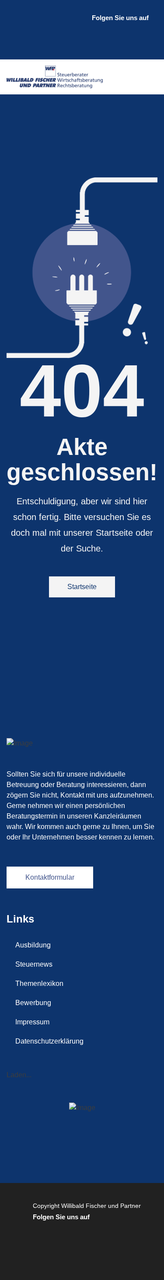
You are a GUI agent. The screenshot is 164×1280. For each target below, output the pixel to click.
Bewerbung (33, 1002)
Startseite (82, 586)
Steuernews (33, 964)
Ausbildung (33, 945)
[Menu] (148, 77)
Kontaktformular (49, 877)
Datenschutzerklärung (49, 1041)
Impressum (32, 1022)
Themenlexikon (39, 983)
